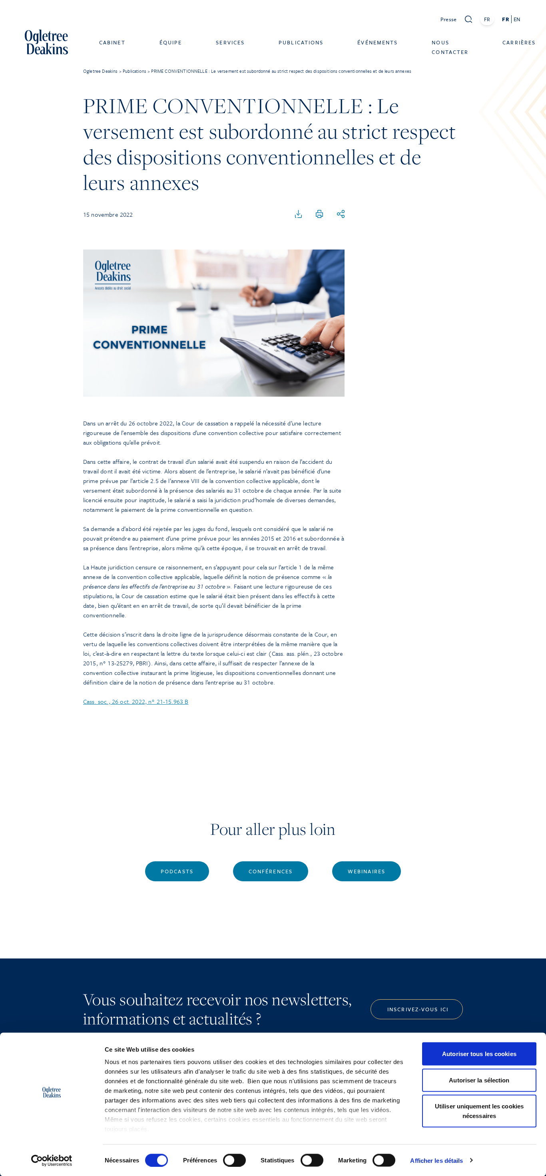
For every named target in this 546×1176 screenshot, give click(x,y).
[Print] (319, 214)
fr (505, 19)
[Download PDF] (298, 214)
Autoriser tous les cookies (479, 1053)
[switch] (234, 1160)
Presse (448, 19)
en (517, 19)
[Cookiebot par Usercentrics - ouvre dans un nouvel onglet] (52, 1160)
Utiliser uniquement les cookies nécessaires (479, 1111)
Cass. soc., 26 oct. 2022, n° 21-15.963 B (135, 701)
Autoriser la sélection (479, 1079)
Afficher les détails (436, 1160)
